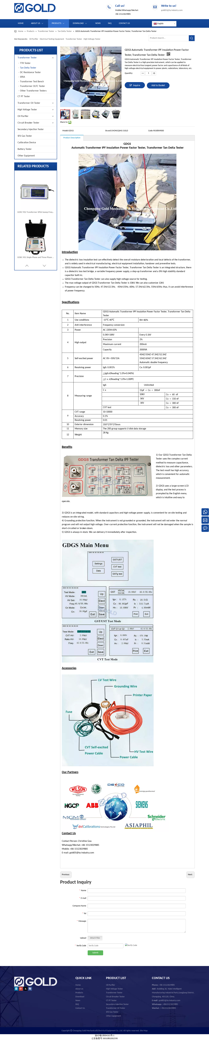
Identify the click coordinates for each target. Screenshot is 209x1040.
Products (79, 993)
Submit (95, 953)
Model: (65, 131)
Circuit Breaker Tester (28, 123)
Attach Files (95, 938)
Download (79, 997)
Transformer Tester (74, 39)
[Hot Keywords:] (192, 38)
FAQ (77, 1004)
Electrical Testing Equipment (52, 39)
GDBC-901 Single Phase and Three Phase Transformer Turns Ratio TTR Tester (35, 257)
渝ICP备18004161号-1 (104, 1035)
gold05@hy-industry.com (172, 10)
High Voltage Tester (92, 39)
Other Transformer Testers (33, 91)
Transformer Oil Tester (29, 103)
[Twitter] (25, 989)
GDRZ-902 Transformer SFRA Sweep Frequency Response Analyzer (35, 212)
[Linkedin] (16, 989)
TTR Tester (25, 63)
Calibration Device (27, 142)
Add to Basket (158, 85)
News (77, 1000)
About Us (79, 989)
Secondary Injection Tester (31, 129)
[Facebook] (30, 989)
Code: (150, 131)
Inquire (136, 85)
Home (78, 985)
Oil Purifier (33, 39)
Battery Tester (25, 149)
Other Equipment (26, 156)
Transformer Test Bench (32, 81)
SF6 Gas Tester (25, 136)
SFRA (22, 77)
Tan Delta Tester (28, 68)
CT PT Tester (24, 96)
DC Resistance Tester (30, 72)
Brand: (108, 131)
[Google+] (21, 989)
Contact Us (80, 1008)
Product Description (71, 138)
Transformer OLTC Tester (32, 86)
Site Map (143, 1031)
